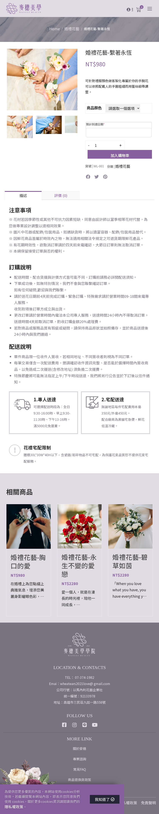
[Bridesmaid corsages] (42, 79)
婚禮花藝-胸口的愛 (28, 561)
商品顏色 (94, 107)
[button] (88, 177)
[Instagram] (74, 724)
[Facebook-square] (64, 724)
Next (81, 79)
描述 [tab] (23, 195)
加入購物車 (120, 155)
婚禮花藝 (71, 28)
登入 (132, 9)
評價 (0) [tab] (60, 195)
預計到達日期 (95, 124)
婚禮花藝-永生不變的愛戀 (79, 565)
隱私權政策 (127, 802)
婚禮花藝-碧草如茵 (130, 561)
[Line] (84, 724)
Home (54, 28)
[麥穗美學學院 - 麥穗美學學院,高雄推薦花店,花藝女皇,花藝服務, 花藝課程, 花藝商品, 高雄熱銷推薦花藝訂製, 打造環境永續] (35, 9)
